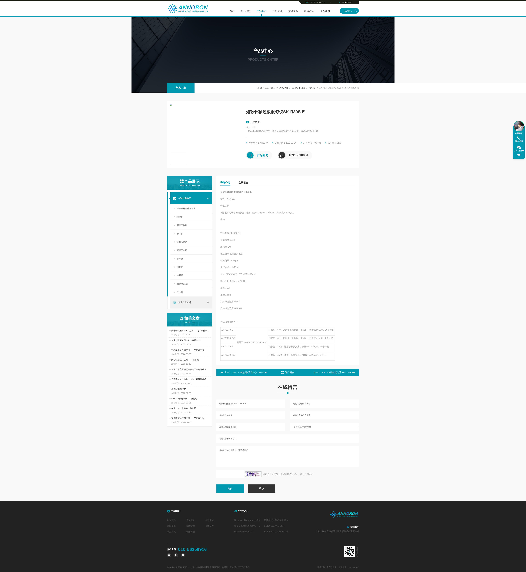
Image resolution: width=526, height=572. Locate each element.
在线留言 (309, 11)
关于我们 (245, 11)
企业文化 (209, 520)
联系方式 (171, 531)
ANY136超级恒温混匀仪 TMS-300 (250, 372)
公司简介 (190, 520)
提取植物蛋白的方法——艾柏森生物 (187, 350)
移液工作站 (182, 250)
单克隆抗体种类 (178, 389)
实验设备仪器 (298, 88)
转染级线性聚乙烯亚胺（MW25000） (248, 526)
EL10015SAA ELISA (274, 526)
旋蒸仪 (180, 217)
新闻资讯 (277, 11)
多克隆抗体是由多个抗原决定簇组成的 (188, 379)
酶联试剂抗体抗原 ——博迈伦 (185, 360)
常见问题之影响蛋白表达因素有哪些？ (188, 369)
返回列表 (289, 372)
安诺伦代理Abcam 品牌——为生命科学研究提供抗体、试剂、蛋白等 (191, 330)
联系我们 (325, 11)
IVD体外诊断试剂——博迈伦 (184, 398)
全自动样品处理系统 (186, 208)
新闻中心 (171, 526)
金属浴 (180, 275)
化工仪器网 (331, 567)
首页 (232, 11)
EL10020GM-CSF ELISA (276, 531)
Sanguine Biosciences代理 (247, 520)
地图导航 (190, 531)
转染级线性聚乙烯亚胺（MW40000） (278, 520)
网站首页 (171, 520)
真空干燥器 (182, 225)
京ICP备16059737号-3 (239, 567)
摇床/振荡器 (182, 284)
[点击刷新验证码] (253, 474)
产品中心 (261, 11)
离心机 (180, 292)
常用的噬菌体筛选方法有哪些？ (185, 340)
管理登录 (342, 567)
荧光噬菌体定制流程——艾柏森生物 (187, 418)
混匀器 (312, 88)
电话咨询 (519, 141)
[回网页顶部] (518, 156)
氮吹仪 (180, 233)
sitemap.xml (353, 567)
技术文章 (293, 11)
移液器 (180, 258)
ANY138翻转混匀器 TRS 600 (336, 372)
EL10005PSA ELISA (244, 531)
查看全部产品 (184, 302)
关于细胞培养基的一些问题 (183, 408)
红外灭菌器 (182, 242)
